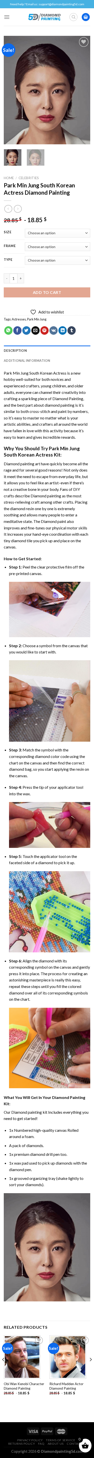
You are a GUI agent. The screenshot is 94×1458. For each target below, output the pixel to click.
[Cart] (86, 17)
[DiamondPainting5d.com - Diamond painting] (44, 17)
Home (9, 178)
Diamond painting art (22, 463)
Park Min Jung (36, 319)
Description (15, 351)
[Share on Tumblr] (71, 330)
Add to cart (47, 292)
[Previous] (11, 90)
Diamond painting (46, 495)
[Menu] (7, 17)
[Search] (73, 17)
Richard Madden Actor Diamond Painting (66, 1386)
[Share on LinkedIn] (62, 330)
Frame (10, 246)
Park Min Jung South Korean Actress (35, 373)
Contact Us (77, 1443)
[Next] (82, 90)
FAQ (41, 1443)
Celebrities (29, 178)
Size (8, 232)
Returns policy (21, 1443)
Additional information (27, 361)
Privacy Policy (30, 1440)
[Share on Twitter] (26, 330)
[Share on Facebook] (17, 330)
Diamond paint (53, 521)
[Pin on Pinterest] (44, 330)
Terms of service (60, 1440)
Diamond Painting (67, 398)
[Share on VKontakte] (53, 330)
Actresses (19, 319)
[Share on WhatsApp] (8, 330)
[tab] (47, 351)
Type (8, 260)
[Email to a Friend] (35, 330)
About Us (56, 1443)
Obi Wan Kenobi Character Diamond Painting (24, 1386)
